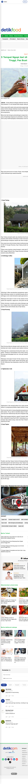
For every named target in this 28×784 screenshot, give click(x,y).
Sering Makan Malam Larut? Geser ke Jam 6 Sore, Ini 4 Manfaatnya (6, 659)
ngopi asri (4, 519)
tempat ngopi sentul (14, 519)
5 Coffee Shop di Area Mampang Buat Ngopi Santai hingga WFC (12, 542)
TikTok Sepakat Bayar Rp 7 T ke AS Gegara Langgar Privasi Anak (19, 641)
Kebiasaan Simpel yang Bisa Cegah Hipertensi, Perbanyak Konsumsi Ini (20, 660)
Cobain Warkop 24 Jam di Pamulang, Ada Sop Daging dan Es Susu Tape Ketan (9, 619)
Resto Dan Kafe (12, 50)
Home (6, 35)
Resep (11, 35)
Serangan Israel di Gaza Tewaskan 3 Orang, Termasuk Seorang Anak (6, 642)
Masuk (25, 1)
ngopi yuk (20, 526)
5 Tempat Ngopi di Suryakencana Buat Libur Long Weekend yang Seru (13, 551)
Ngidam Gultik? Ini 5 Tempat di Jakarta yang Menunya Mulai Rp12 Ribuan (8, 601)
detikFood (3, 50)
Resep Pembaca (18, 35)
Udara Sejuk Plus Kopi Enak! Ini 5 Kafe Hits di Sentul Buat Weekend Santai (12, 537)
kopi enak (4, 522)
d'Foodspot (13, 39)
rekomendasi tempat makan (9, 526)
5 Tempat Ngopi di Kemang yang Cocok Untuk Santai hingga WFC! (12, 546)
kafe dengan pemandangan (15, 522)
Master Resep (20, 39)
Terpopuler (5, 39)
